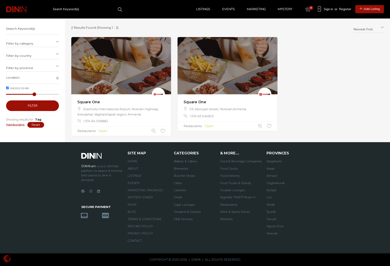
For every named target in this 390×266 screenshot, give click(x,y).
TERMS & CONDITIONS (144, 219)
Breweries (181, 168)
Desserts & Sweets (187, 212)
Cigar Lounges (184, 205)
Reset (35, 125)
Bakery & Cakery (185, 161)
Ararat (270, 168)
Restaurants (86, 131)
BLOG (132, 212)
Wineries (226, 219)
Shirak (270, 205)
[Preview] (154, 131)
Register (345, 9)
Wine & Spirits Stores (235, 212)
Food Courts (229, 168)
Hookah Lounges (232, 190)
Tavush (271, 219)
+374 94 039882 (95, 121)
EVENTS (228, 9)
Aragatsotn (274, 161)
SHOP (132, 205)
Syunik (271, 212)
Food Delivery (230, 176)
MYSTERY (285, 9)
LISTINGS (203, 9)
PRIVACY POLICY (140, 233)
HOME (132, 161)
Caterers (180, 190)
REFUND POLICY (140, 226)
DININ (196, 260)
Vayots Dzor (275, 226)
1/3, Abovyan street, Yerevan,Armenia (217, 109)
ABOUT (133, 168)
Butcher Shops (184, 176)
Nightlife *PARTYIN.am (237, 197)
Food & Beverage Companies (241, 161)
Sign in (328, 9)
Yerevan (272, 233)
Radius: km (19, 88)
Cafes (178, 183)
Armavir (271, 176)
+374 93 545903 (201, 116)
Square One (88, 102)
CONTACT (135, 241)
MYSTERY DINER (140, 197)
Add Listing (372, 9)
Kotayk (271, 190)
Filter (32, 106)
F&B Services (183, 219)
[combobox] (32, 42)
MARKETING (256, 9)
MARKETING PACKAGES (145, 190)
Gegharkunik (275, 183)
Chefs (178, 197)
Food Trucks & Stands (235, 183)
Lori (269, 197)
